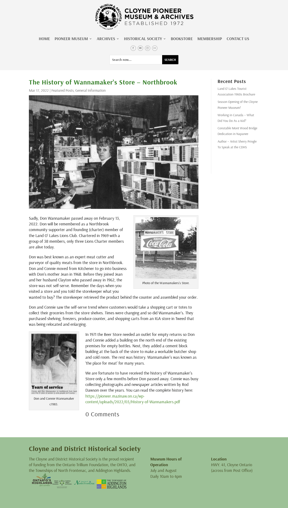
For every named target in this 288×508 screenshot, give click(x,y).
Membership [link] (209, 38)
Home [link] (44, 38)
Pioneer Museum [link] (71, 38)
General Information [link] (90, 90)
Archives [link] (106, 38)
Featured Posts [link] (62, 90)
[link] (144, 17)
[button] (133, 48)
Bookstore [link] (182, 38)
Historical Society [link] (143, 38)
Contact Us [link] (238, 38)
